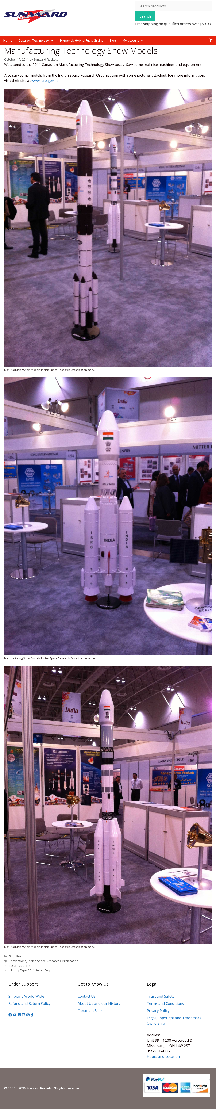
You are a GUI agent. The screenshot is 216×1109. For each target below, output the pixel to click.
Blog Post (16, 956)
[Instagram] (28, 1015)
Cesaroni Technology (34, 40)
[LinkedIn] (23, 1015)
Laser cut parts (19, 966)
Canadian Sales (90, 1010)
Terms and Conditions (165, 1003)
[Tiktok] (32, 1015)
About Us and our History (99, 1003)
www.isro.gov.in (44, 80)
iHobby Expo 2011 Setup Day (29, 970)
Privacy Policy (158, 1010)
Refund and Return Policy (29, 1003)
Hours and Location (163, 1056)
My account (130, 40)
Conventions (17, 961)
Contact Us (87, 996)
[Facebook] (10, 1015)
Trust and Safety (160, 996)
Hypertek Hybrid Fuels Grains (81, 40)
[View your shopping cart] (211, 40)
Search (145, 16)
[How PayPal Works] (176, 1096)
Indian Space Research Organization (53, 961)
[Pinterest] (19, 1015)
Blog (112, 40)
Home (7, 40)
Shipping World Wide (26, 996)
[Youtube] (14, 1015)
